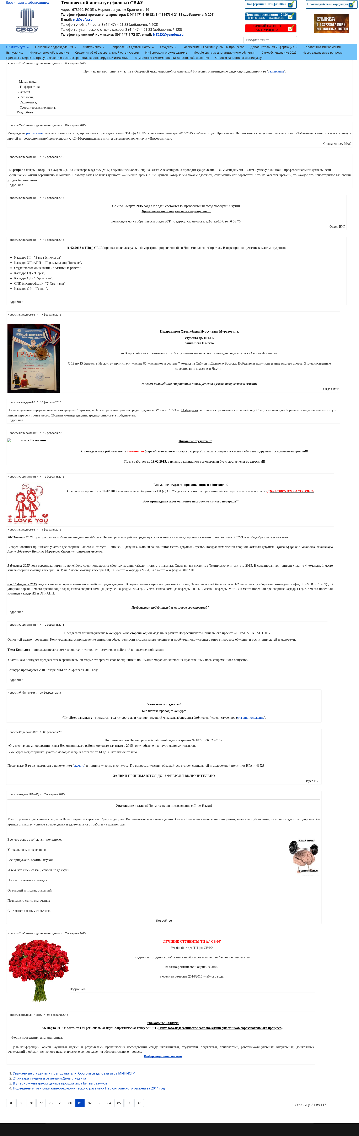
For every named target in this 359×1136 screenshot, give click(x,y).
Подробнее (25, 112)
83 (99, 1103)
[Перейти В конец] (139, 1103)
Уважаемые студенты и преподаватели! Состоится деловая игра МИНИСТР (74, 1073)
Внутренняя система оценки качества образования (172, 58)
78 (51, 1103)
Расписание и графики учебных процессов (213, 47)
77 (41, 1103)
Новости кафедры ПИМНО (24, 1015)
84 (109, 1103)
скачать (79, 765)
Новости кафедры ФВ (21, 314)
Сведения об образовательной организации (107, 52)
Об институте (16, 47)
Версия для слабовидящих (27, 2)
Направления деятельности (131, 47)
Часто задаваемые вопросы (323, 52)
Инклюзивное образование (49, 52)
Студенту (166, 47)
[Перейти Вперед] (129, 1103)
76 (31, 1103)
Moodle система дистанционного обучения (224, 52)
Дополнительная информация (272, 47)
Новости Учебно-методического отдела (33, 63)
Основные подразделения (54, 47)
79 (60, 1103)
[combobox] (270, 40)
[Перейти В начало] (11, 1103)
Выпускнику (14, 52)
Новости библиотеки (21, 692)
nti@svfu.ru (83, 19)
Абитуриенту (91, 47)
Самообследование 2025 (279, 52)
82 (90, 1103)
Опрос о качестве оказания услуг (239, 58)
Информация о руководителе (166, 52)
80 (70, 1103)
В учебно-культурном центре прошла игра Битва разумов (60, 1083)
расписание (276, 71)
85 (119, 1103)
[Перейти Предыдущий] (21, 1103)
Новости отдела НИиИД (23, 794)
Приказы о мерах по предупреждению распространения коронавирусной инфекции (67, 58)
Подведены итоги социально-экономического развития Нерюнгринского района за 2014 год (89, 1088)
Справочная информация (322, 47)
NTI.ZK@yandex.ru (168, 34)
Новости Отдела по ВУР (22, 157)
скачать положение (250, 717)
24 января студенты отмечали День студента (49, 1078)
